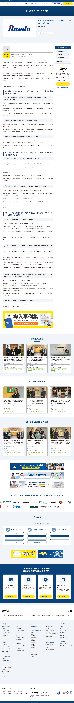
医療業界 (33, 640)
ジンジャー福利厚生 (5, 678)
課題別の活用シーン (35, 626)
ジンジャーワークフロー (6, 648)
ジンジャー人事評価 (5, 660)
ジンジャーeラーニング (6, 673)
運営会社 (3, 691)
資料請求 (61, 628)
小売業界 (33, 649)
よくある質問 (18, 628)
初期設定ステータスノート (65, 647)
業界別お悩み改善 (48, 636)
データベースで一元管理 (21, 645)
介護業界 (33, 642)
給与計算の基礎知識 (49, 646)
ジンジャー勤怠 (4, 639)
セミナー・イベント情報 (49, 630)
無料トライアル (63, 630)
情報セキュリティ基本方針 (6, 693)
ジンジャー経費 (4, 653)
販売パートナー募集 (63, 637)
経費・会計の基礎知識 (49, 649)
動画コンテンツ (48, 628)
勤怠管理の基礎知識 (49, 644)
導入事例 (31, 3)
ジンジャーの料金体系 (20, 630)
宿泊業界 (33, 645)
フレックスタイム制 (35, 652)
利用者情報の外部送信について (20, 693)
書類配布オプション (6, 633)
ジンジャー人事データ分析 (6, 669)
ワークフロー (50, 33)
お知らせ (64, 0)
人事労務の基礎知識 (49, 647)
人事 (42, 33)
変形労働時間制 (34, 654)
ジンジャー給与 (4, 644)
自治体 (32, 644)
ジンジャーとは (59, 0)
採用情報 (10, 696)
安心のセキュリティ (20, 648)
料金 (26, 3)
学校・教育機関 (34, 637)
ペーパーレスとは (48, 638)
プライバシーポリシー (17, 691)
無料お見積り (62, 632)
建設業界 (33, 635)
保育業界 (33, 647)
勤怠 (39, 33)
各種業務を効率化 (20, 647)
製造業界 (33, 639)
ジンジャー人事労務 (5, 630)
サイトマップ (4, 696)
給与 (45, 33)
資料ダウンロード (48, 626)
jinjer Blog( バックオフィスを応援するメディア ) (51, 633)
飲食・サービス (42, 29)
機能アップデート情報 (64, 645)
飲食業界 (33, 634)
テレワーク (33, 656)
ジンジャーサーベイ (5, 664)
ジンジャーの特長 (20, 641)
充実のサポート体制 (20, 650)
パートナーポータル (70, 0)
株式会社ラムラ (42, 62)
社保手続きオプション (7, 632)
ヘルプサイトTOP (63, 643)
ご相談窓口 (62, 626)
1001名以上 (57, 29)
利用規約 (9, 691)
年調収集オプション (6, 635)
